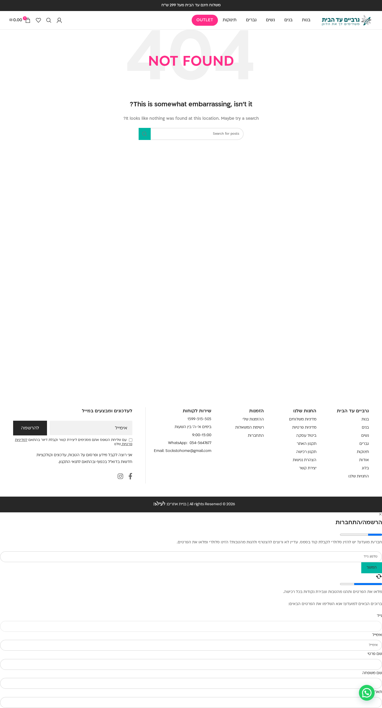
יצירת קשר (307, 468)
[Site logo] (346, 20)
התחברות (256, 436)
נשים (365, 436)
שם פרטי (375, 654)
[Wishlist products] (38, 20)
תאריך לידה (372, 692)
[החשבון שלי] (59, 20)
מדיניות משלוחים (302, 419)
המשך (372, 567)
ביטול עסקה (306, 436)
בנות (365, 419)
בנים (365, 427)
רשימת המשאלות (249, 427)
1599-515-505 (199, 419)
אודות (364, 460)
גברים (364, 444)
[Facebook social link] (130, 477)
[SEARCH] (145, 134)
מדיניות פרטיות (304, 427)
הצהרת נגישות (304, 460)
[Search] (49, 20)
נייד (379, 616)
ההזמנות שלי (253, 419)
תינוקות (363, 452)
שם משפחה (372, 673)
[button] (367, 693)
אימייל (121, 428)
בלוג (365, 468)
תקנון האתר (306, 444)
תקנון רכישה (306, 452)
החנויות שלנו (358, 476)
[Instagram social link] (120, 477)
